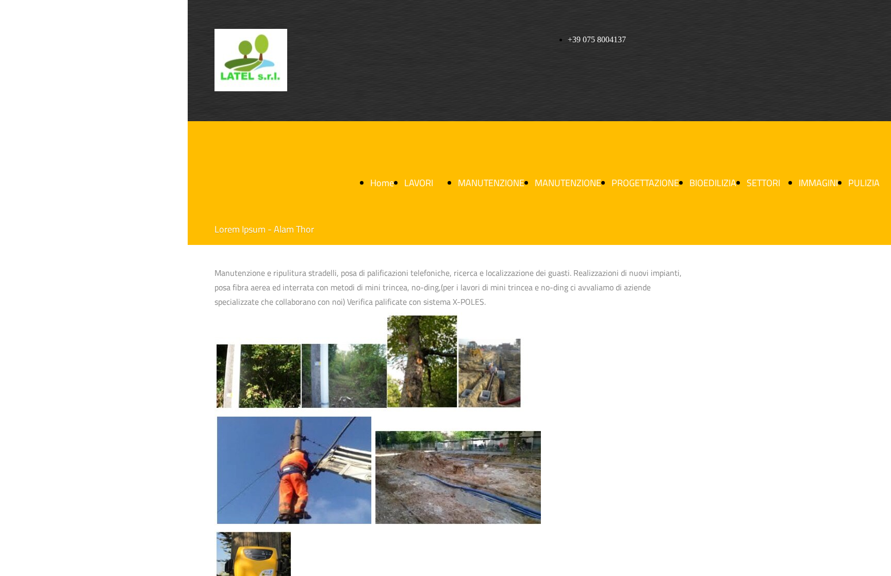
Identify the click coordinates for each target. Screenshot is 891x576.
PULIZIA (864, 183)
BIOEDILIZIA (712, 183)
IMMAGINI (818, 183)
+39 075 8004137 (597, 39)
